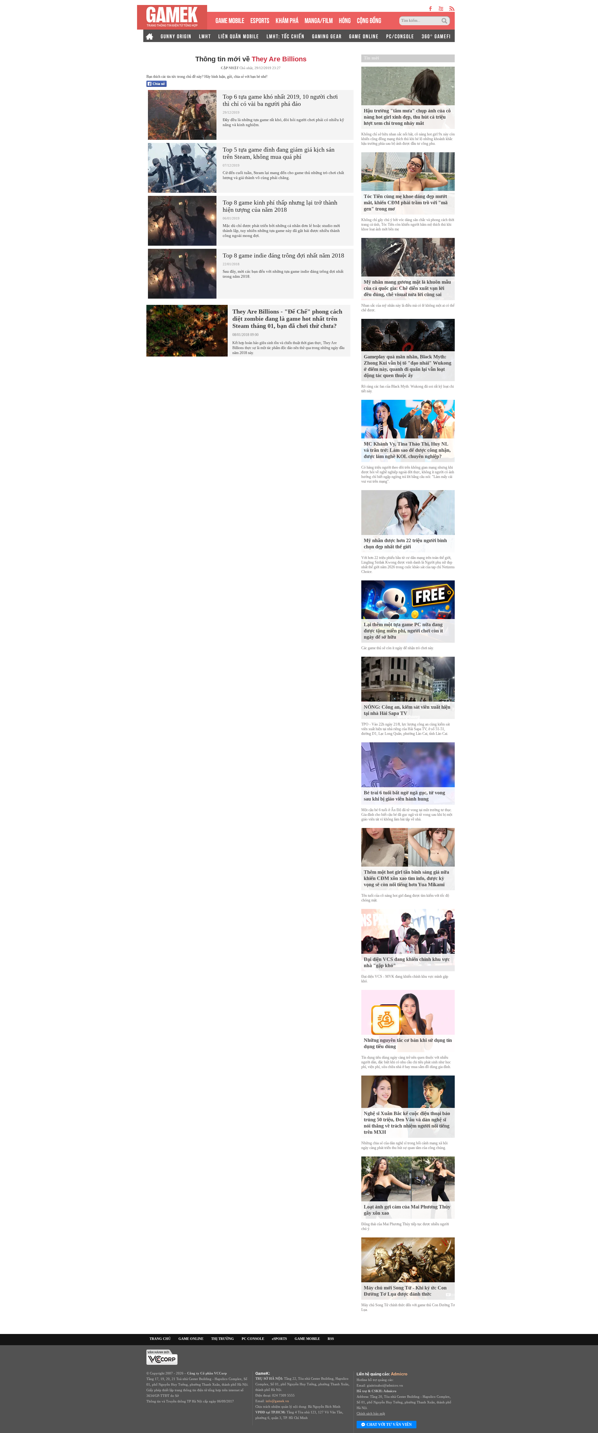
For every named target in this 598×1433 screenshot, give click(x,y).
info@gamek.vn (277, 1401)
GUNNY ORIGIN (176, 35)
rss (452, 8)
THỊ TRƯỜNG (222, 1339)
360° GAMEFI (436, 35)
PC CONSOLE (253, 1339)
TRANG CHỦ (160, 1339)
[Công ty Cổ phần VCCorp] (162, 1357)
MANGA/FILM (319, 19)
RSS (331, 1339)
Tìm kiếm (445, 21)
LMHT (205, 35)
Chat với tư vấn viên (389, 1424)
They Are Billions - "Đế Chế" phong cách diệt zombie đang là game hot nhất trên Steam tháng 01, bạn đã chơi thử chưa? (287, 318)
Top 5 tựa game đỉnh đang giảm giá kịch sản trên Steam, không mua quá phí (279, 153)
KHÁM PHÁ (287, 19)
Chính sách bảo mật (371, 1413)
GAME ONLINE (364, 35)
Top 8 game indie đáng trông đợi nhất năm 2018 (283, 255)
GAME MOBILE (230, 19)
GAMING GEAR (327, 35)
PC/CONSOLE (400, 35)
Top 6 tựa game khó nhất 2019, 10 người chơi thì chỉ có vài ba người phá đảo (280, 100)
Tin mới (371, 58)
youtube (441, 8)
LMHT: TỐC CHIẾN (286, 35)
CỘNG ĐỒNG (369, 19)
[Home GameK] (149, 36)
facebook (430, 8)
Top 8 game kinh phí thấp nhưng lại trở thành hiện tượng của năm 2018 (280, 206)
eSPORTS (259, 19)
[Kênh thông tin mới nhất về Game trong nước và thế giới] (172, 17)
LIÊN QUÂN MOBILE (238, 35)
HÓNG (345, 19)
